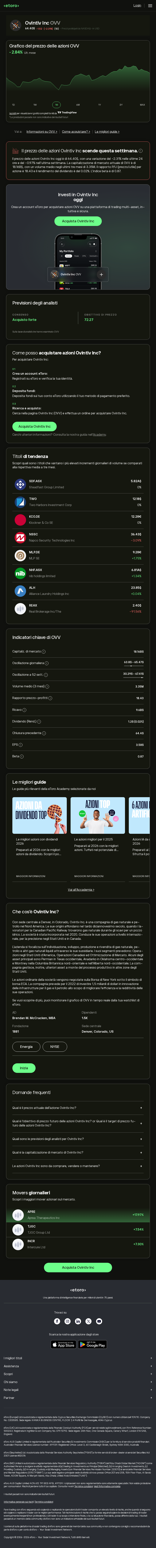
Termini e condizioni (83, 1486)
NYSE (54, 1047)
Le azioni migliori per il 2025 (93, 839)
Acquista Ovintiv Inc (78, 221)
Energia (26, 1047)
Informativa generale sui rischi (18, 1502)
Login (137, 5)
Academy (99, 434)
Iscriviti (12, 113)
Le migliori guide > (107, 131)
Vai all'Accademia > (81, 890)
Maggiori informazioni (30, 876)
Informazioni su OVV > (42, 131)
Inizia (24, 1068)
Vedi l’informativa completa (107, 1486)
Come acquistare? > (76, 131)
